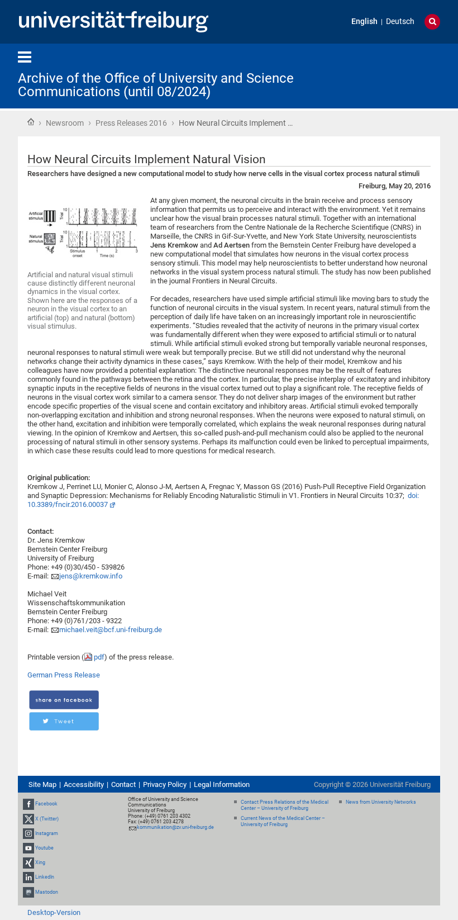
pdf (99, 657)
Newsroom (65, 122)
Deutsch (400, 21)
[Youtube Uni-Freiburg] (28, 848)
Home (30, 122)
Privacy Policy (165, 784)
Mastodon (46, 892)
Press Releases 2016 (131, 122)
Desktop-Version (53, 912)
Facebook (46, 804)
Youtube (44, 848)
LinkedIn (44, 877)
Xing (40, 862)
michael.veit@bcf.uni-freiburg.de (110, 629)
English (364, 21)
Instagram (46, 833)
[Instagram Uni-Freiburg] (28, 833)
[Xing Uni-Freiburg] (28, 862)
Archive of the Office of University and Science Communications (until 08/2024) (156, 84)
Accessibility (84, 784)
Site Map (42, 784)
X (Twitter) (47, 819)
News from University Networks (381, 802)
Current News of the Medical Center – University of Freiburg (283, 821)
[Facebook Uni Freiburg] (28, 804)
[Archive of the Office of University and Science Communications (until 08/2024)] (385, 75)
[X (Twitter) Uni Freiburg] (28, 819)
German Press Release (63, 675)
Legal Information (222, 784)
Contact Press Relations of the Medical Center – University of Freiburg (284, 805)
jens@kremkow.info (90, 576)
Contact (123, 784)
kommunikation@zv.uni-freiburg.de (175, 827)
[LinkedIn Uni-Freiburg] (28, 877)
